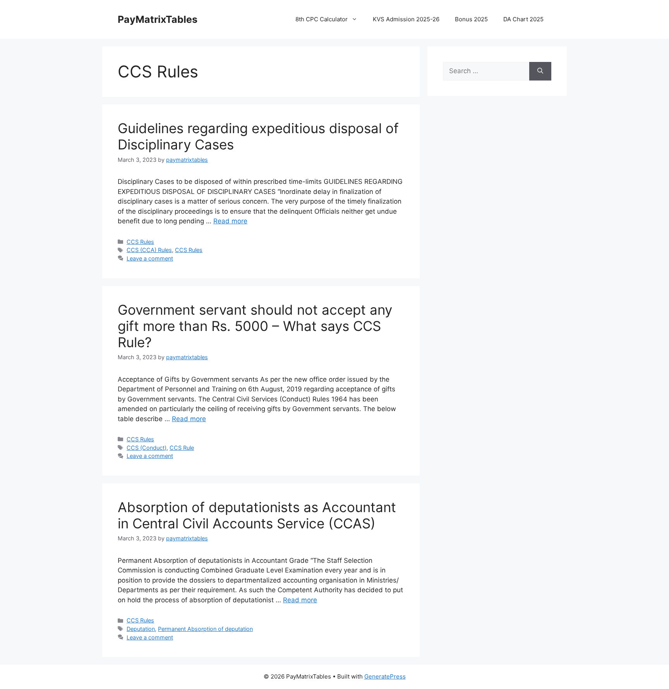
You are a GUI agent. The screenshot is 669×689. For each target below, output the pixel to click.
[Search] (540, 71)
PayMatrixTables (157, 19)
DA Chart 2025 (523, 19)
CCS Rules (140, 241)
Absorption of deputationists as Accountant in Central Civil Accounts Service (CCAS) (257, 515)
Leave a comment (150, 258)
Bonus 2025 (471, 19)
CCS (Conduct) (146, 447)
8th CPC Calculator (321, 19)
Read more (230, 221)
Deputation (141, 629)
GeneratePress (385, 676)
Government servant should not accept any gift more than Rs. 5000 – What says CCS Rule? (255, 326)
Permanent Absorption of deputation (205, 629)
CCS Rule (182, 447)
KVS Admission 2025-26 (406, 19)
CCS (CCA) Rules (149, 250)
